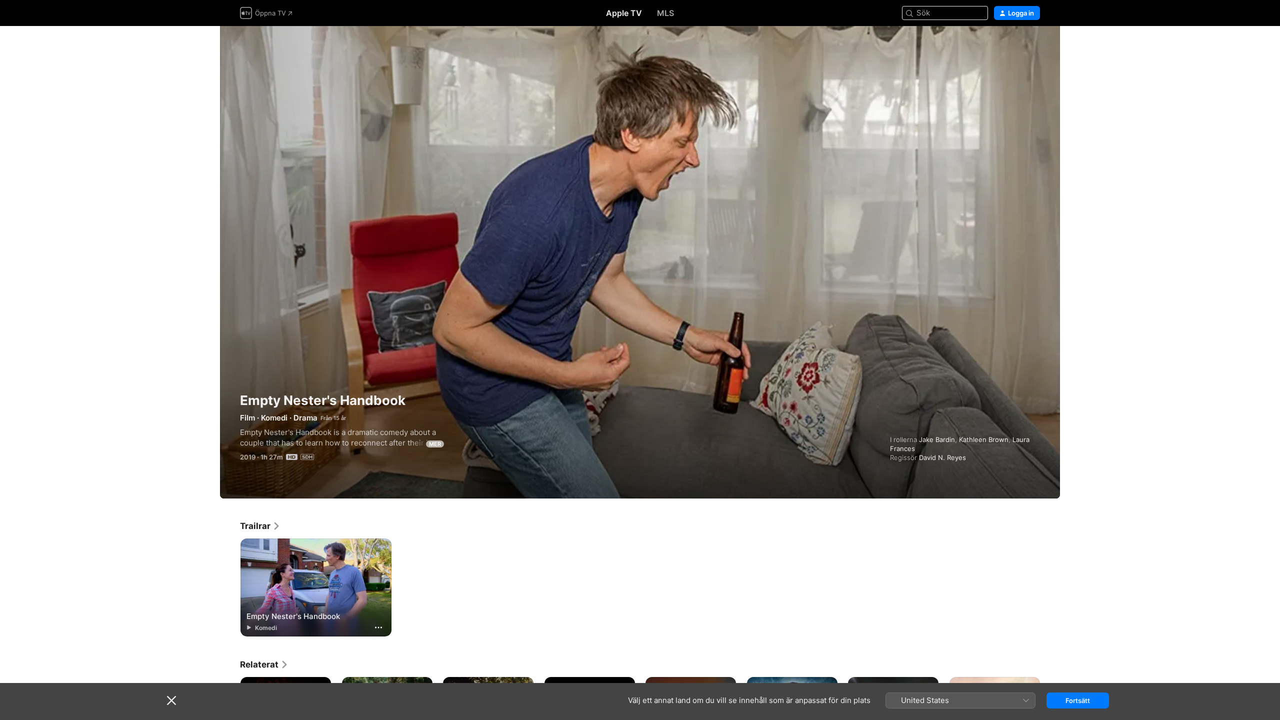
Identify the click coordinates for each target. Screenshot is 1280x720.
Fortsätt (1078, 700)
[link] (260, 526)
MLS (665, 13)
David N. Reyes (942, 458)
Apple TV (624, 13)
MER (435, 444)
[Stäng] (171, 700)
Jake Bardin (937, 440)
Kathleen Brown (983, 440)
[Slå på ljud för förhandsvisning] (1033, 46)
